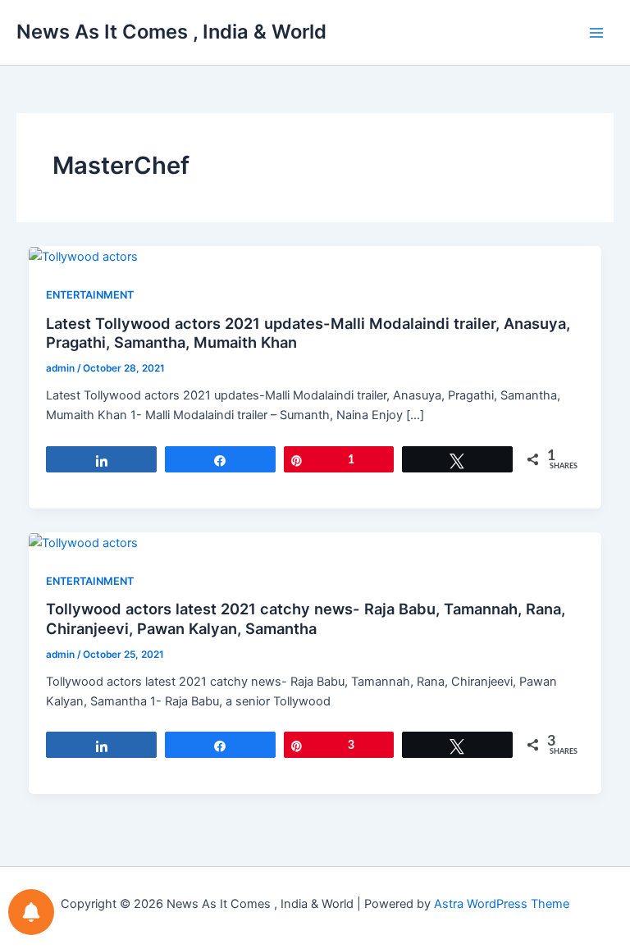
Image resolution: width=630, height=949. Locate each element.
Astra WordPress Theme (501, 904)
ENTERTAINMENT (90, 295)
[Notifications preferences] (31, 912)
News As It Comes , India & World (171, 31)
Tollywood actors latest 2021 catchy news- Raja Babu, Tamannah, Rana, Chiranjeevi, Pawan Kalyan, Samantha (305, 618)
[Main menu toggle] (596, 33)
